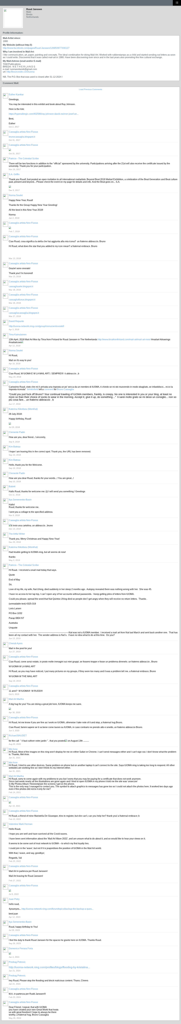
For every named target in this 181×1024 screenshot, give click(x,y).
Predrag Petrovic (17, 962)
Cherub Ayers (15, 643)
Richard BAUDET (18, 735)
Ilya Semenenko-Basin (20, 499)
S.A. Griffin (14, 174)
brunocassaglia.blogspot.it (22, 137)
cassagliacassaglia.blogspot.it (24, 313)
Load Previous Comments (90, 89)
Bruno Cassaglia (65, 389)
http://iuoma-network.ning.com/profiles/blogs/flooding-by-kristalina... (49, 967)
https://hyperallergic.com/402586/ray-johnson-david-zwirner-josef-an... (43, 114)
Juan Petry (14, 899)
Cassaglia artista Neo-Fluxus (23, 132)
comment (48, 389)
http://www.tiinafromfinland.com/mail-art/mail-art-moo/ (124, 339)
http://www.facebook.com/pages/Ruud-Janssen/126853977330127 (36, 48)
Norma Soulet (16, 195)
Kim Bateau (15, 446)
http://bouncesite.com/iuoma (21, 72)
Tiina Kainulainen (17, 334)
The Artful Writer (17, 534)
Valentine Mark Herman (20, 824)
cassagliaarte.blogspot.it (21, 286)
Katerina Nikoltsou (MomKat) (23, 409)
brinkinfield (32, 389)
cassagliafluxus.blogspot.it (22, 299)
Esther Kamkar (16, 94)
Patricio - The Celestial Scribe (24, 158)
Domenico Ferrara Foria (21, 948)
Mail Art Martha (16, 699)
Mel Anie (13, 749)
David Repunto (16, 321)
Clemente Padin (17, 432)
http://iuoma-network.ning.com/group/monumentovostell (36, 326)
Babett (12, 486)
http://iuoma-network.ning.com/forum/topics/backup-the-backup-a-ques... (57, 909)
